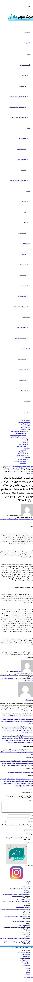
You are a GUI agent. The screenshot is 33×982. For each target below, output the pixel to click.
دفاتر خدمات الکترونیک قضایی (18, 437)
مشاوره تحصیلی (22, 233)
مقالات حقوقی (26, 317)
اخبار (28, 128)
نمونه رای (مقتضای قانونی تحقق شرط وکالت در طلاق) (17, 927)
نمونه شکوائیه (22, 380)
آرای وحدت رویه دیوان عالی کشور (18, 118)
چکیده (28, 191)
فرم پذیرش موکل (25, 933)
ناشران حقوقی (26, 426)
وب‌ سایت (30, 822)
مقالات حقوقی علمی (21, 328)
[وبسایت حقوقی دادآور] (20, 20)
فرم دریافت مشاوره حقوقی (19, 307)
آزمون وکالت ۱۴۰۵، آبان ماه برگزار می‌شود (20, 889)
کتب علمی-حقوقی (21, 454)
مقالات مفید (23, 463)
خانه (28, 55)
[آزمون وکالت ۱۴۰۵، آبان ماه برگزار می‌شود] (26, 887)
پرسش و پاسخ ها (22, 296)
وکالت (24, 441)
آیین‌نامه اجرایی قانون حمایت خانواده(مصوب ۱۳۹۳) (17, 942)
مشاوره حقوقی (26, 244)
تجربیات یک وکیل (25, 420)
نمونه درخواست (22, 370)
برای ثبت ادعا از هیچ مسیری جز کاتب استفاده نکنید (17, 917)
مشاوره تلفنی (23, 286)
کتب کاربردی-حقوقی (21, 456)
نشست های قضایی (25, 428)
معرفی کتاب (27, 448)
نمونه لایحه (23, 391)
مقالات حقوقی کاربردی (20, 338)
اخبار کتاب (23, 170)
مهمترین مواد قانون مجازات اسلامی (21, 921)
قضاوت (24, 443)
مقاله (25, 223)
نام (32, 815)
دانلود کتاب (23, 450)
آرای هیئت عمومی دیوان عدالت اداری (17, 107)
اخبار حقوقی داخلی (21, 160)
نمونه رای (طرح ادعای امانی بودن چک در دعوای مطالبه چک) (15, 938)
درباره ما (24, 254)
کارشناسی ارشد (22, 444)
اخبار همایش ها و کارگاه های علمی (17, 181)
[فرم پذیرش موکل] (28, 931)
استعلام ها (27, 401)
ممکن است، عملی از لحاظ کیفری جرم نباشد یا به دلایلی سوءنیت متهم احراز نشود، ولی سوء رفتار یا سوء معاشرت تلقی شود (16, 752)
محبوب (28, 884)
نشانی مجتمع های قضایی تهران (18, 431)
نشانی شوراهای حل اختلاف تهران (18, 435)
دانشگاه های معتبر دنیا (24, 422)
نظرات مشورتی (22, 86)
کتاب (25, 212)
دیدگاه (31, 801)
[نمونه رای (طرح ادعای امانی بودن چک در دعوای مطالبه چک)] (28, 936)
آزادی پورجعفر (17, 515)
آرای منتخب (23, 76)
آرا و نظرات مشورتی (25, 65)
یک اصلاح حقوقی (25, 424)
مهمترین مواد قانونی (21, 446)
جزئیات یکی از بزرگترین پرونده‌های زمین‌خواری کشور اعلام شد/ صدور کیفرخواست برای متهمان (16, 895)
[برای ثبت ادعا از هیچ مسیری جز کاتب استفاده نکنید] (26, 915)
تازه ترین (27, 882)
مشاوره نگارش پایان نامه (20, 461)
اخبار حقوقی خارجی (21, 149)
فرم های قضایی (26, 349)
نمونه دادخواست (22, 359)
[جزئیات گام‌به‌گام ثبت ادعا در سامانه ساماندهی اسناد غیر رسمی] (21, 900)
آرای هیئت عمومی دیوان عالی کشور (17, 97)
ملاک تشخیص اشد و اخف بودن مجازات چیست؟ (18, 838)
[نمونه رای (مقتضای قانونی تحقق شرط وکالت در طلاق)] (24, 925)
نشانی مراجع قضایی (25, 429)
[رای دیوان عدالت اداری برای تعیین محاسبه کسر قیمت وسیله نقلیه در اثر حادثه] (23, 907)
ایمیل (31, 818)
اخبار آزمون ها (22, 139)
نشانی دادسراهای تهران (20, 433)
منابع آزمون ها (26, 439)
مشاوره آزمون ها (22, 459)
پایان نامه (23, 202)
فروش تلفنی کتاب (21, 452)
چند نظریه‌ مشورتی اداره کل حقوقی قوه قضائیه (20, 772)
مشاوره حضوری (22, 275)
